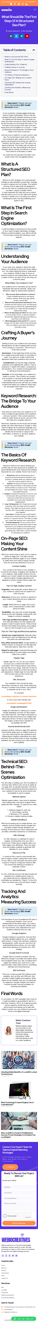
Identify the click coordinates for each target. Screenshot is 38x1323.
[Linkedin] (16, 1255)
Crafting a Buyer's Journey (15, 67)
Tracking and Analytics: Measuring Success (17, 89)
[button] (11, 36)
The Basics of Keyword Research (17, 75)
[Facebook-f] (6, 1255)
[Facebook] (14, 4)
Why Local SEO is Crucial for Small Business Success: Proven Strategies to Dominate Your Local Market (18, 1135)
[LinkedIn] (26, 4)
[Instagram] (22, 4)
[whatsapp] (10, 4)
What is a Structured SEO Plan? (16, 57)
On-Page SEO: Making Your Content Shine (18, 79)
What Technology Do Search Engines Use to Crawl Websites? (17, 1103)
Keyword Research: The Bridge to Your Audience (19, 71)
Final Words (9, 92)
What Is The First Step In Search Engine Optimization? (19, 61)
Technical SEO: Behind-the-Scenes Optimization (17, 84)
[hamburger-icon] (35, 9)
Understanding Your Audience (16, 64)
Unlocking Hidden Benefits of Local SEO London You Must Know (19, 1073)
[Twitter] (18, 4)
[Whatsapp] (2, 1255)
